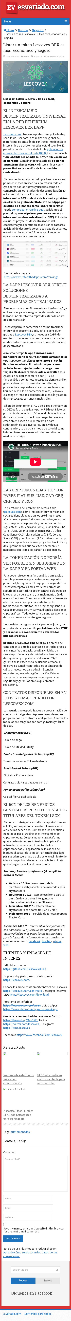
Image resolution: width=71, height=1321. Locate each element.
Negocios (38, 30)
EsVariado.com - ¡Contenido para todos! (28, 1314)
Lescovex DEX (23, 334)
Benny (26, 56)
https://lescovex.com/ (16, 980)
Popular (23, 1280)
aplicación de (55, 149)
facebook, (35, 941)
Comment (9, 1152)
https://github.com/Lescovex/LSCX (24, 969)
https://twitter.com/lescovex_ (22, 1024)
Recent (48, 1280)
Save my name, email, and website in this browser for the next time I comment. (33, 1230)
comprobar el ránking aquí (28, 209)
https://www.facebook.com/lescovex (39, 1035)
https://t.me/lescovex (16, 1028)
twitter (46, 941)
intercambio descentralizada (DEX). (25, 153)
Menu (7, 21)
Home (10, 30)
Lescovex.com (12, 134)
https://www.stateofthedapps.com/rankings (31, 277)
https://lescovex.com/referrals (22, 1005)
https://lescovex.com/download (29, 994)
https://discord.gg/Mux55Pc (20, 1020)
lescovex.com (12, 512)
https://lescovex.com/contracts (22, 991)
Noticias (23, 30)
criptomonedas (20, 1132)
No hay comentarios (55, 56)
